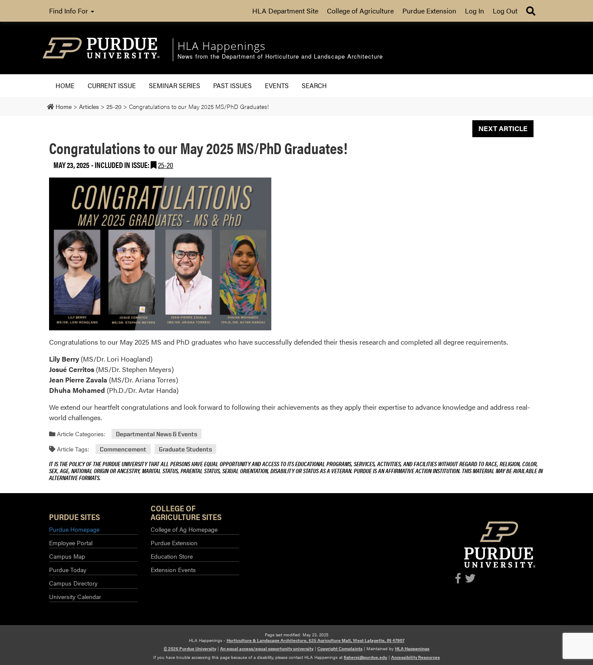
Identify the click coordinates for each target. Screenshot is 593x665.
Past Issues (232, 85)
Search (314, 85)
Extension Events (173, 569)
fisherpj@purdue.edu (365, 657)
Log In (474, 11)
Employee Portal (70, 542)
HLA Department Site (285, 11)
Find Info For (69, 11)
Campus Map (67, 556)
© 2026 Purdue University (190, 648)
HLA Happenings (412, 648)
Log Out (505, 11)
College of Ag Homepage (184, 529)
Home (65, 85)
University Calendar (75, 596)
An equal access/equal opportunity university (266, 648)
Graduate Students (185, 449)
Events (277, 85)
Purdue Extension (429, 11)
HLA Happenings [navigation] (222, 45)
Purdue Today (67, 569)
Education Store (172, 556)
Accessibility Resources (415, 657)
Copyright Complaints (339, 648)
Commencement (123, 449)
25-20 (165, 164)
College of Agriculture (360, 11)
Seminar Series (174, 85)
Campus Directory (73, 583)
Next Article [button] (502, 128)
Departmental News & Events (156, 434)
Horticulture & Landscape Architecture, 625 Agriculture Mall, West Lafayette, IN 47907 (316, 640)
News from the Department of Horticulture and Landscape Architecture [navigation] (280, 56)
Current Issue (112, 85)
